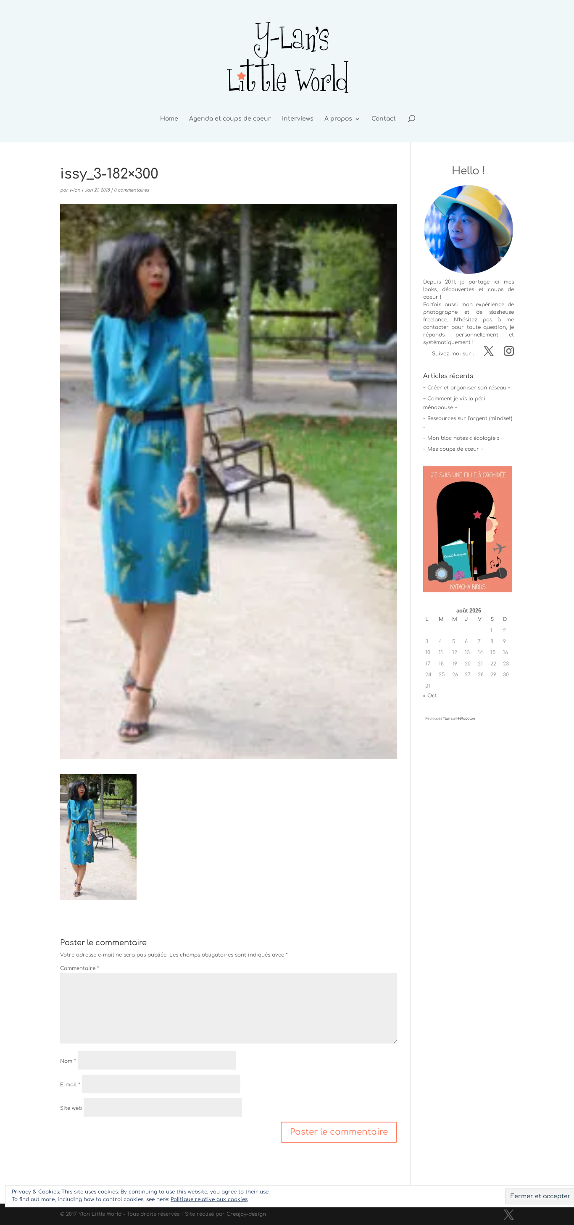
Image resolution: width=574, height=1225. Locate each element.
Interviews (297, 119)
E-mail (70, 1085)
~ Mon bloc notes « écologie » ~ (463, 438)
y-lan (74, 190)
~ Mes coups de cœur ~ (453, 449)
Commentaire (79, 968)
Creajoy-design (246, 1214)
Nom (68, 1061)
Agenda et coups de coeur (230, 119)
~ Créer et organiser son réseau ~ (467, 388)
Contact (383, 119)
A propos (338, 119)
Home (169, 119)
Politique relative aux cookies (209, 1199)
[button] (98, 837)
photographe (440, 312)
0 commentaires (131, 190)
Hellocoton (465, 718)
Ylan (446, 718)
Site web (71, 1108)
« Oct (430, 696)
